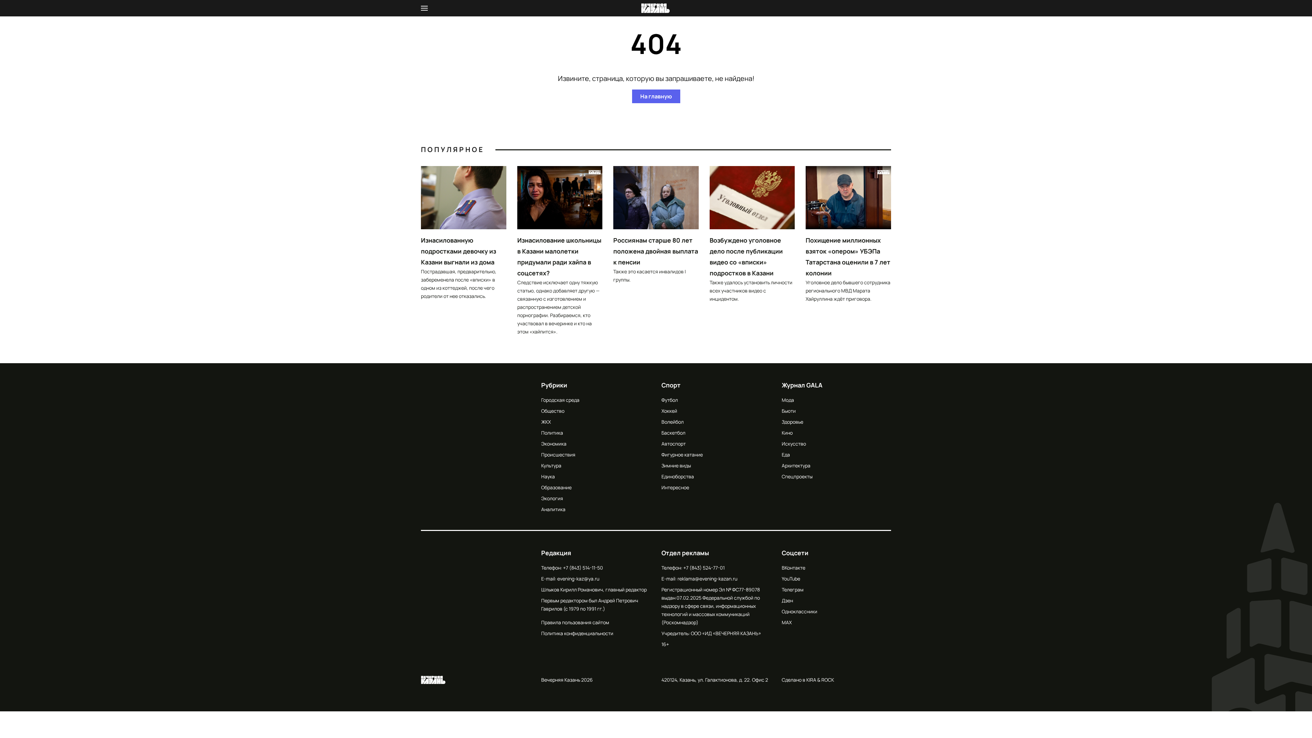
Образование (556, 487)
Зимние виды (676, 465)
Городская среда (560, 400)
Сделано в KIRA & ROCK (808, 679)
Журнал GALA (802, 385)
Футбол (669, 400)
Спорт (671, 385)
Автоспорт (673, 443)
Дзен (787, 600)
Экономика (553, 443)
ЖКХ (546, 422)
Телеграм (793, 589)
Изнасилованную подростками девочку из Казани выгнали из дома (458, 251)
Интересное (675, 487)
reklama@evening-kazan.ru (707, 578)
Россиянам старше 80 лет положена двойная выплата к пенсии (655, 251)
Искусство (794, 443)
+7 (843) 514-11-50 (583, 567)
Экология (552, 498)
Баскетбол (673, 432)
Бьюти (789, 411)
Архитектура (796, 465)
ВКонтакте (793, 567)
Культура (551, 465)
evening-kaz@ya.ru (578, 578)
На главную (656, 96)
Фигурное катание (682, 454)
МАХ (787, 622)
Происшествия (558, 454)
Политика (552, 432)
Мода (788, 400)
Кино (787, 432)
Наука (548, 476)
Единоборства (677, 476)
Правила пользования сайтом (575, 622)
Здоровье (792, 422)
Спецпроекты (797, 476)
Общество (552, 411)
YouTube (791, 578)
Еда (786, 454)
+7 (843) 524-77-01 (704, 567)
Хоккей (669, 411)
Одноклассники (799, 611)
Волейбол (672, 422)
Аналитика (553, 509)
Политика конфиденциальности (577, 633)
